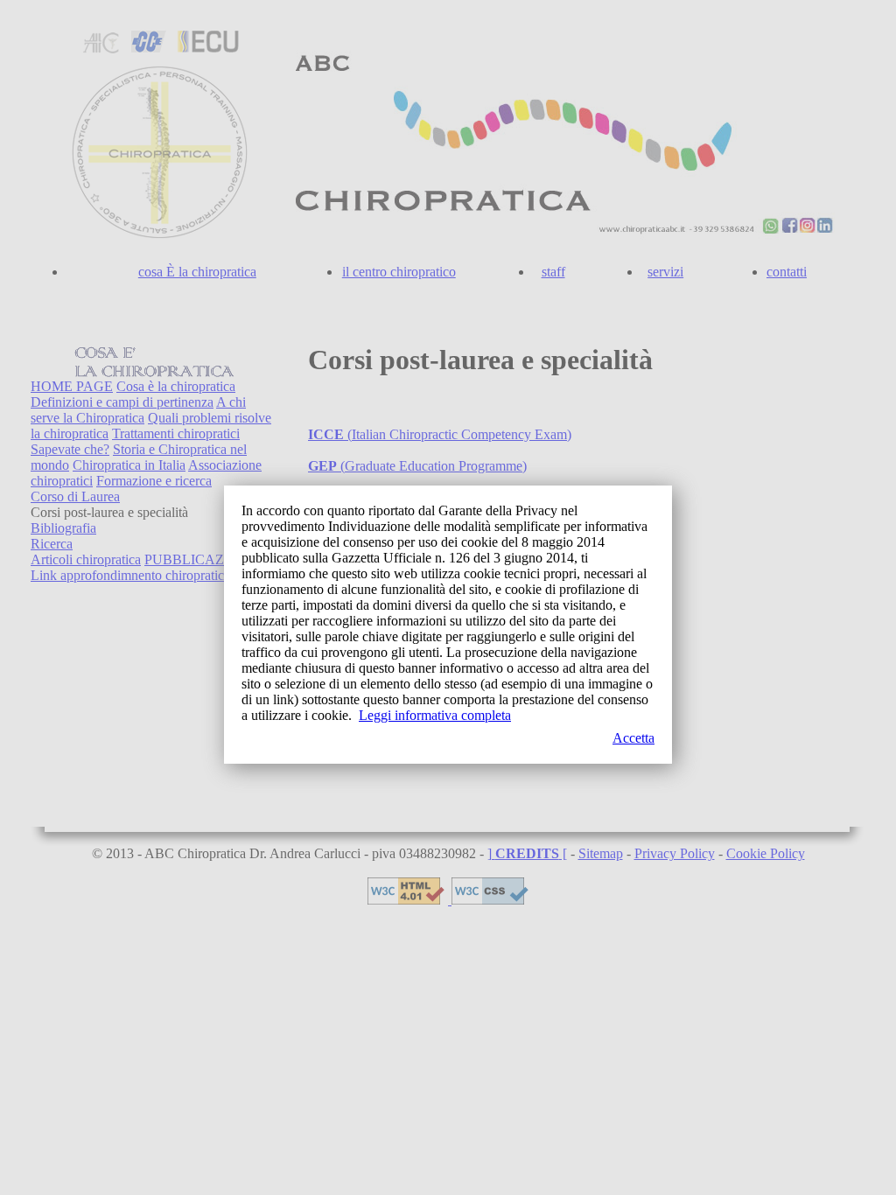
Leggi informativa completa (435, 715)
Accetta (633, 737)
